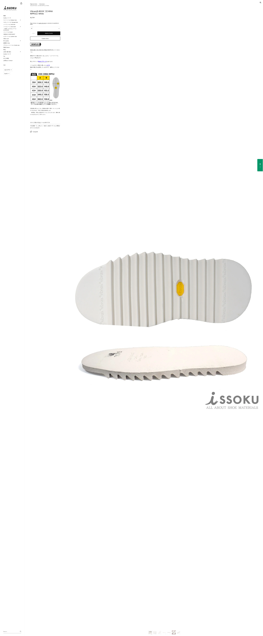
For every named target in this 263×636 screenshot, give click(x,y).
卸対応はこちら (260, 165)
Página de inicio (33, 4)
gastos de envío (42, 23)
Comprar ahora (45, 38)
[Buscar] (20, 631)
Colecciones (42, 4)
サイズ (32, 26)
